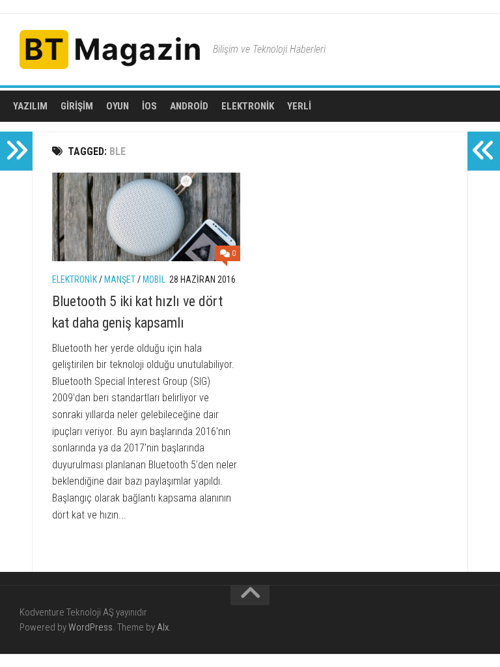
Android (189, 106)
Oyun (117, 106)
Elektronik (247, 106)
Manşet (119, 279)
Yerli (299, 106)
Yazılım (30, 106)
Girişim (77, 106)
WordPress (90, 627)
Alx (163, 627)
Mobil (154, 279)
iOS (149, 106)
